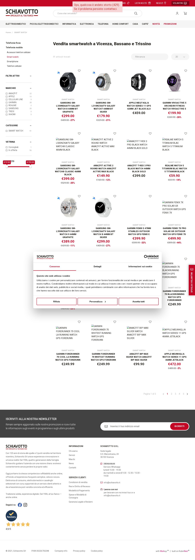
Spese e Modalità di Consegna (77, 496)
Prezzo (10, 161)
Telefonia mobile (14, 47)
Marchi (72, 459)
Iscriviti (179, 426)
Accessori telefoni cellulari (18, 52)
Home (8, 32)
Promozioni (170, 24)
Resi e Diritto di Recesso (79, 486)
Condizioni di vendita (78, 482)
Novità (156, 24)
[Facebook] (20, 505)
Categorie (12, 125)
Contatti (72, 467)
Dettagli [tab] (97, 266)
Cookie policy (97, 551)
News (71, 463)
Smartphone (12, 61)
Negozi (159, 3)
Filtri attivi (12, 76)
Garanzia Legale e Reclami (81, 502)
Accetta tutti (138, 301)
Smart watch (13, 57)
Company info (61, 551)
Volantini (178, 3)
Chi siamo (73, 451)
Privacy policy (79, 551)
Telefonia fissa (13, 43)
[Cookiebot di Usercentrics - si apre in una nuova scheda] (146, 257)
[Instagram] (25, 505)
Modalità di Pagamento (79, 490)
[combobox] (97, 13)
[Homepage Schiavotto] (22, 12)
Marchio (11, 88)
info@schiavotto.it (112, 482)
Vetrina (10, 142)
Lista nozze (141, 3)
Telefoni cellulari (14, 66)
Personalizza (96, 301)
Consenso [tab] (55, 266)
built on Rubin (180, 551)
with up (162, 551)
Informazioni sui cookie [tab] (140, 266)
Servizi (72, 455)
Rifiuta (56, 301)
